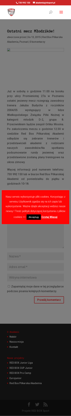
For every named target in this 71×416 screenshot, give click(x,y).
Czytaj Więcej (49, 217)
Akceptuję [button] (34, 217)
